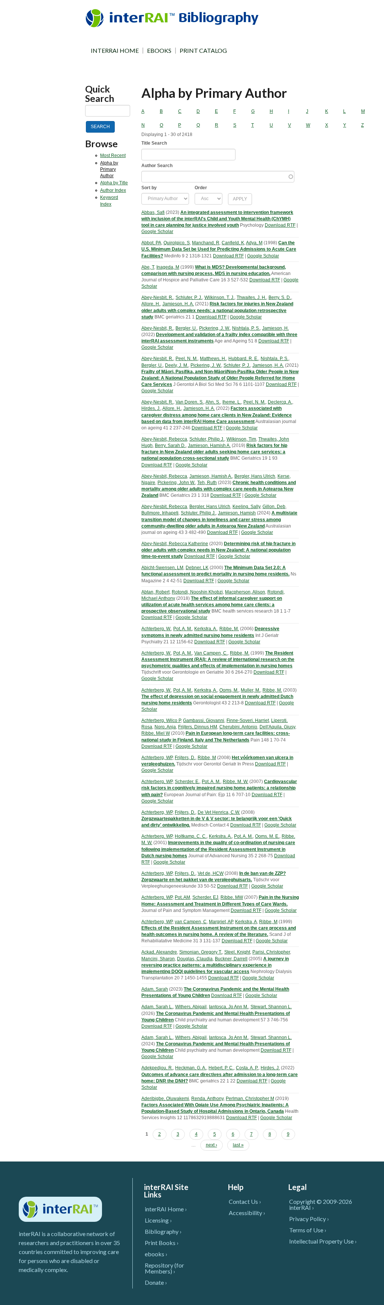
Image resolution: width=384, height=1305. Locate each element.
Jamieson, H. (275, 328)
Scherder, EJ (205, 897)
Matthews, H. (213, 358)
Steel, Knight (237, 952)
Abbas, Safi (153, 212)
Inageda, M (167, 267)
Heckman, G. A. (190, 1067)
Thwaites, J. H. (251, 297)
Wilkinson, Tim (241, 439)
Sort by (149, 187)
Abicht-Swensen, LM (162, 567)
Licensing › (158, 1220)
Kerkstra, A (246, 921)
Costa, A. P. (247, 1067)
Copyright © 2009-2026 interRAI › (320, 1204)
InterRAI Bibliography (173, 18)
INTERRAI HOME (115, 51)
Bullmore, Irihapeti (159, 513)
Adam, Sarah (154, 989)
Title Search (154, 143)
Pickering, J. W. (214, 328)
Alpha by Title (114, 182)
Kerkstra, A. (205, 628)
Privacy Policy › (309, 1218)
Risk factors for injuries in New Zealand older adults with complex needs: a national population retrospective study (217, 310)
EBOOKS (159, 51)
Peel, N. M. (187, 358)
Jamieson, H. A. (178, 303)
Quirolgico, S (177, 242)
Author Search (156, 165)
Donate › (156, 1282)
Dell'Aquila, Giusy (277, 726)
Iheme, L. (231, 402)
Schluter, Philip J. (206, 439)
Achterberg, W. (156, 628)
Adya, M (254, 242)
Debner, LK (197, 567)
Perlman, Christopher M (250, 1098)
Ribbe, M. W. (235, 781)
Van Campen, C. (211, 653)
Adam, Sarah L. (157, 1006)
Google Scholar (157, 231)
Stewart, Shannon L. (271, 1006)
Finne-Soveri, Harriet (247, 720)
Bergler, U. (186, 328)
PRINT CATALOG (203, 51)
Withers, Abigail (191, 1006)
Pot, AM (182, 897)
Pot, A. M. (182, 628)
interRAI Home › (166, 1208)
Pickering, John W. (176, 482)
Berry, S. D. (279, 297)
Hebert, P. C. (221, 1067)
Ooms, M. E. (267, 836)
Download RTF (280, 225)
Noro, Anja (165, 726)
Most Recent (113, 155)
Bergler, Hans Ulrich (254, 476)
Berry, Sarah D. (170, 445)
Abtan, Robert (155, 592)
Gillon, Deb (273, 506)
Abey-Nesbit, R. (157, 297)
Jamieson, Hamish (237, 513)
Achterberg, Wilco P (161, 720)
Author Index (113, 190)
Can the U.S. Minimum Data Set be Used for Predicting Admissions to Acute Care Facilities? (218, 249)
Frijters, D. (185, 757)
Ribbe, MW (231, 897)
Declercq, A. (280, 402)
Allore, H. (150, 303)
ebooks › (156, 1253)
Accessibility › (247, 1212)
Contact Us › (245, 1201)
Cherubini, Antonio (238, 726)
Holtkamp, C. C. (191, 836)
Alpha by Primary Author (109, 169)
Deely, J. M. (176, 365)
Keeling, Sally (246, 506)
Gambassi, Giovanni (203, 720)
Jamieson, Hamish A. (209, 445)
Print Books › (161, 1242)
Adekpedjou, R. (157, 1067)
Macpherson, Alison (245, 592)
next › (211, 1145)
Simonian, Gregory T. (200, 952)
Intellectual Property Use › (323, 1241)
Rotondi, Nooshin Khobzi (197, 592)
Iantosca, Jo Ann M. (228, 1006)
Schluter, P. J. (189, 297)
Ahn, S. (213, 402)
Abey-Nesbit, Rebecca (164, 439)
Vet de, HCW (211, 873)
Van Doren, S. (190, 402)
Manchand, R (205, 242)
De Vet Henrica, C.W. (219, 812)
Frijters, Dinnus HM (197, 726)
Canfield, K (233, 242)
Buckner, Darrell (231, 958)
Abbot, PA (151, 242)
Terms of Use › (307, 1229)
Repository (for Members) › (164, 1268)
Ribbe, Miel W (155, 733)
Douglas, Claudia (195, 958)
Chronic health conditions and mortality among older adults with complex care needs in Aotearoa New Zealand (218, 489)
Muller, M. (250, 690)
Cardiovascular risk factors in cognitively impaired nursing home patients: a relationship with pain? (219, 788)
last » (238, 1145)
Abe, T (147, 267)
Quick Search (99, 93)
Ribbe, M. (229, 628)
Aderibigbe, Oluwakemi (165, 1098)
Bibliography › (163, 1231)
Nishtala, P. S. (246, 328)
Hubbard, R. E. (243, 358)
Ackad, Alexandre (159, 952)
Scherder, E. (187, 781)
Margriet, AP (221, 921)
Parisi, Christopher (271, 952)
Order (201, 187)
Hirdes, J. (150, 408)
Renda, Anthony (207, 1098)
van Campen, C (191, 921)
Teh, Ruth (207, 482)
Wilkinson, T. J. (219, 297)
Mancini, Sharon (158, 958)
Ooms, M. (228, 690)
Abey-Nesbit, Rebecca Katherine (174, 543)
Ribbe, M (207, 757)
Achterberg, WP (156, 757)
